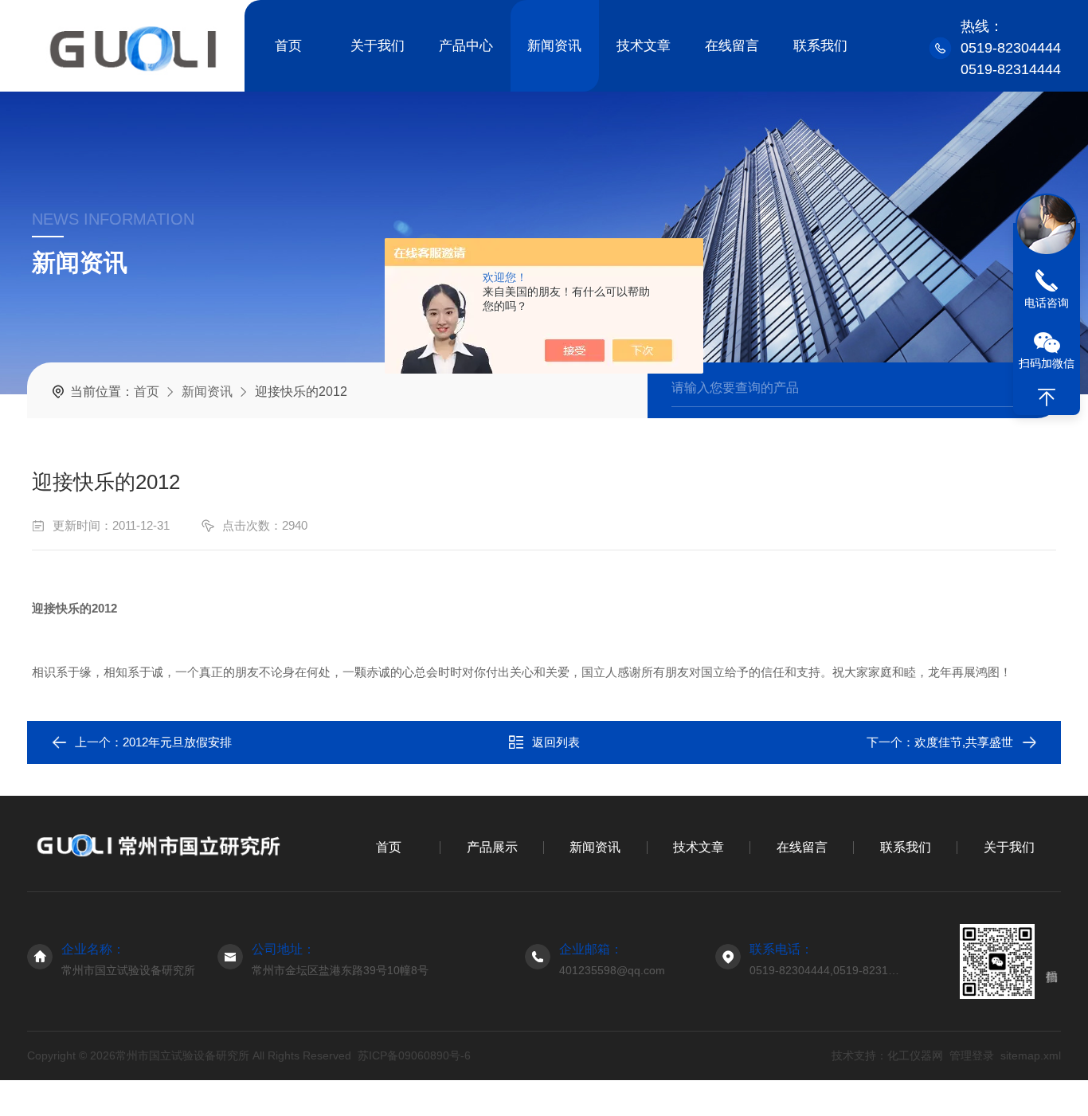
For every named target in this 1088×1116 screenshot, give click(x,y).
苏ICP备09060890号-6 (414, 1055)
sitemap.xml (1030, 1055)
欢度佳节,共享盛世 (963, 742)
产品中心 (466, 45)
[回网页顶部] (1046, 397)
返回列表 (556, 742)
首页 (288, 45)
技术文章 (643, 45)
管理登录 (971, 1055)
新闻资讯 (554, 45)
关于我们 (377, 45)
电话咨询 (1046, 302)
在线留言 (732, 45)
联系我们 (820, 45)
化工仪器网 (915, 1055)
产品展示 (492, 847)
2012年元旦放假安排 (177, 742)
